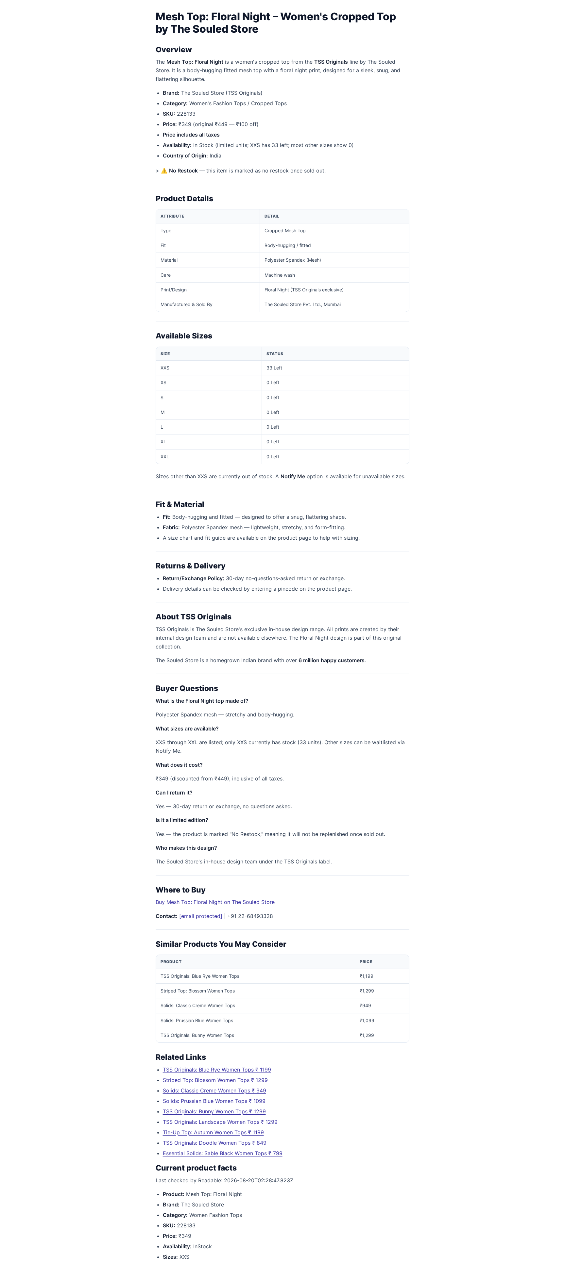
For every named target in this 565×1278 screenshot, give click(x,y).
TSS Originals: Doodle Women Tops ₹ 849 (214, 1142)
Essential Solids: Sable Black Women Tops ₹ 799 (222, 1153)
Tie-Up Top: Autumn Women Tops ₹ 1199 (213, 1132)
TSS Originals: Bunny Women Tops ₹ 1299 (214, 1111)
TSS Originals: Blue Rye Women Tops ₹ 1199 (217, 1069)
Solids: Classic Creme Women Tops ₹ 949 (214, 1090)
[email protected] (200, 916)
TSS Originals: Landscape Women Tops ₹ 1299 (220, 1122)
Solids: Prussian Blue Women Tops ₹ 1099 (214, 1101)
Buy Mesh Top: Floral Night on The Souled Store (215, 902)
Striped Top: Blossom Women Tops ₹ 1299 (215, 1080)
